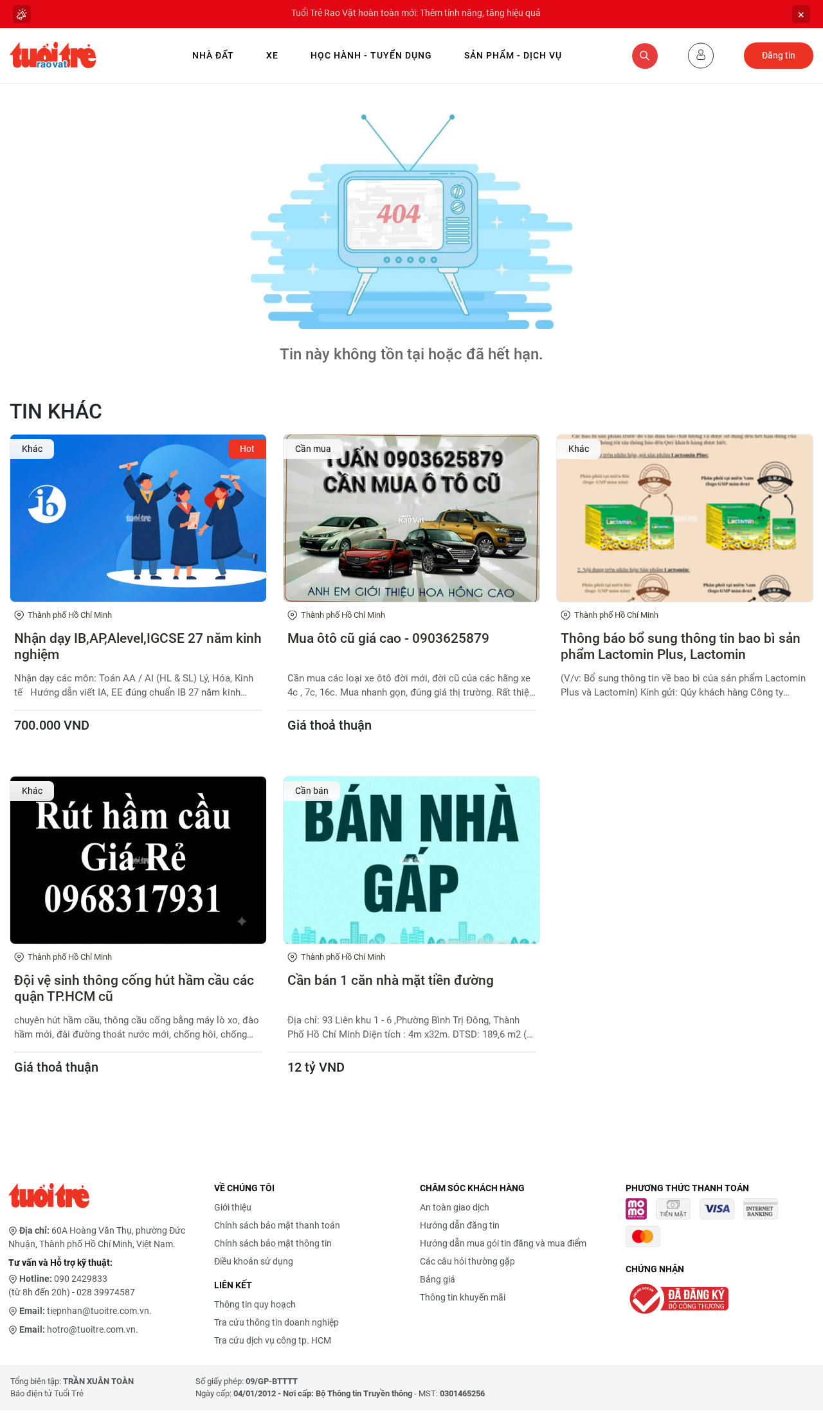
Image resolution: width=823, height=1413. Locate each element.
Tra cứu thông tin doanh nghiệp (276, 1322)
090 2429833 (80, 1279)
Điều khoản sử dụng (253, 1261)
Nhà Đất (213, 55)
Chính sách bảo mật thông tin (273, 1243)
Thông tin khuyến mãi (462, 1297)
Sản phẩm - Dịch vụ (513, 55)
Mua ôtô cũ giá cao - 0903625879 (388, 638)
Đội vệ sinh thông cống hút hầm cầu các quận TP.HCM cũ (134, 988)
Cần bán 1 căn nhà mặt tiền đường (390, 980)
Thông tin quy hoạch (255, 1304)
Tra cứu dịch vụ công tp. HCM (272, 1340)
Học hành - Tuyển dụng (371, 55)
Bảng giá (437, 1279)
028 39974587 (106, 1292)
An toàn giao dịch (454, 1207)
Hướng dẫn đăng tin (460, 1225)
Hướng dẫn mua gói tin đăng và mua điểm (503, 1243)
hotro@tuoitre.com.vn (91, 1329)
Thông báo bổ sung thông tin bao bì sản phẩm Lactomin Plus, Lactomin (680, 646)
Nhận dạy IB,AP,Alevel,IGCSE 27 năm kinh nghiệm (138, 646)
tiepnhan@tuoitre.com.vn (98, 1311)
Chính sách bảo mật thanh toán (277, 1225)
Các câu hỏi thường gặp (467, 1261)
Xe (272, 55)
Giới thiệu (232, 1207)
